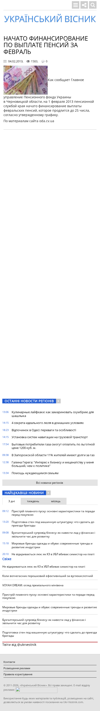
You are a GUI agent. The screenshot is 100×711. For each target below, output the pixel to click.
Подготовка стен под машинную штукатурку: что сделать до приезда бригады (53, 524)
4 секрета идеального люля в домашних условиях (48, 423)
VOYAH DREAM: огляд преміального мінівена (32, 585)
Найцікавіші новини (24, 493)
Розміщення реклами (16, 668)
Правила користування (17, 674)
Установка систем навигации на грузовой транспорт (50, 437)
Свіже (6, 559)
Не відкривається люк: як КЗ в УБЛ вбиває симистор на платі (53, 554)
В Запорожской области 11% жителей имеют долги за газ (53, 455)
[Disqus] (50, 192)
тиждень (33, 501)
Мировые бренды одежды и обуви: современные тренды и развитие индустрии (52, 545)
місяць (55, 501)
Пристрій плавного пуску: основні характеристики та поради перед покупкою (53, 513)
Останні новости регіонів (29, 401)
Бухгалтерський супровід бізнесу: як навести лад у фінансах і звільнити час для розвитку (53, 534)
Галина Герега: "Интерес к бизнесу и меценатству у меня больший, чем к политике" (53, 464)
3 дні (11, 501)
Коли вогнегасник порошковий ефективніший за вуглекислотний (47, 576)
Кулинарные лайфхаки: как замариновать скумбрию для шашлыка (53, 414)
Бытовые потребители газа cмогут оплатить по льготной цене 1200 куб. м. (53, 446)
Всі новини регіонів (49, 483)
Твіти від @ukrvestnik (19, 644)
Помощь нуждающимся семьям (35, 473)
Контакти (9, 662)
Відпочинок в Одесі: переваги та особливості (44, 430)
